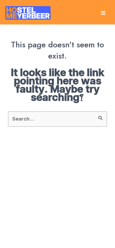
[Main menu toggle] (103, 12)
